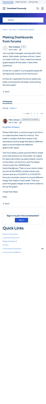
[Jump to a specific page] (41, 114)
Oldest (12, 108)
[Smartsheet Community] (16, 8)
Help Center (21, 2)
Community (8, 2)
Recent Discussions (10, 234)
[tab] (7, 101)
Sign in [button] (21, 220)
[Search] (37, 8)
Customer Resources (11, 238)
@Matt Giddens (12, 127)
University (33, 2)
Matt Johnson (14, 120)
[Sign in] (42, 8)
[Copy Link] (20, 49)
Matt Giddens (14, 47)
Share (6, 91)
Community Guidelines (12, 252)
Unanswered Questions (23, 248)
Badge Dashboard (10, 241)
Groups (5, 245)
